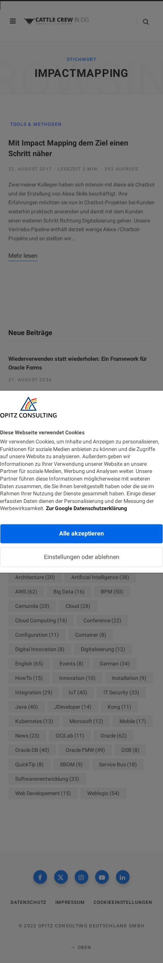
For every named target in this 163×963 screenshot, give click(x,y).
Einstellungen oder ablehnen (81, 557)
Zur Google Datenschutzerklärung (86, 509)
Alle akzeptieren (81, 533)
